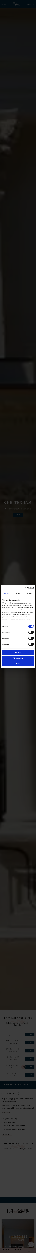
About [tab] (29, 593)
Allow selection (18, 658)
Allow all (18, 652)
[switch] (31, 632)
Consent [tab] (6, 593)
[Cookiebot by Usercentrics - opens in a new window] (25, 588)
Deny (18, 664)
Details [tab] (18, 593)
